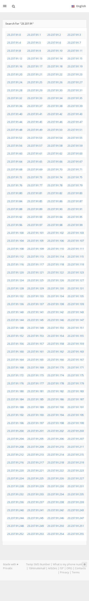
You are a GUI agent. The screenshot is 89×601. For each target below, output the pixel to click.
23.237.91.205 (35, 439)
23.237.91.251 (75, 526)
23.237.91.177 (35, 383)
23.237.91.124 (15, 280)
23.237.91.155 (75, 336)
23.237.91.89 (34, 209)
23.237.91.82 (54, 193)
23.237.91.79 (74, 185)
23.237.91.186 (55, 399)
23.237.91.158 (55, 344)
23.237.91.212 (15, 454)
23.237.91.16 (14, 66)
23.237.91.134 (55, 296)
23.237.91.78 (54, 185)
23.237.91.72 (14, 177)
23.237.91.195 (75, 415)
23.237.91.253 (35, 534)
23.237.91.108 (15, 249)
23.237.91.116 (15, 264)
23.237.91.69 (34, 169)
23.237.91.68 (14, 169)
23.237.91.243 (75, 510)
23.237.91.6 (54, 42)
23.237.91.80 (14, 193)
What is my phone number (69, 564)
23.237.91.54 (54, 138)
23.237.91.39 (74, 106)
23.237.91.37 (34, 106)
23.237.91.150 (55, 328)
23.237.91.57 (34, 145)
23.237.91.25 (34, 82)
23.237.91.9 (34, 50)
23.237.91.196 (15, 423)
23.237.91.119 (75, 264)
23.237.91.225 (35, 478)
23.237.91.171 (75, 367)
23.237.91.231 (75, 486)
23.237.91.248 (15, 526)
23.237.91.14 (54, 58)
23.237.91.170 (55, 367)
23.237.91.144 (15, 320)
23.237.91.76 (14, 185)
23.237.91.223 (75, 470)
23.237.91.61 (34, 153)
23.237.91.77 (34, 185)
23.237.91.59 (74, 145)
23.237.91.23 (74, 74)
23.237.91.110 (55, 249)
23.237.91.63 (74, 153)
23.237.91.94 (54, 217)
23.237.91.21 (34, 74)
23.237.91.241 (35, 510)
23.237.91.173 (35, 375)
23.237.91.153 (35, 336)
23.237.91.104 (15, 240)
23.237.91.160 (15, 351)
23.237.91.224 (15, 478)
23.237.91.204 (15, 439)
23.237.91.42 (54, 114)
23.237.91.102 (55, 233)
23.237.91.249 (35, 526)
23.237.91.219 (75, 462)
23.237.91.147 (75, 320)
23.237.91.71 (74, 169)
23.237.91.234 (55, 494)
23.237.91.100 (15, 233)
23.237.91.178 (55, 383)
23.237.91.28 (14, 90)
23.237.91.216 (15, 462)
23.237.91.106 (55, 240)
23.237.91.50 (54, 130)
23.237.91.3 (74, 35)
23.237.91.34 (54, 98)
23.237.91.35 (74, 98)
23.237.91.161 (35, 351)
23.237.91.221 (35, 470)
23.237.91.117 (35, 264)
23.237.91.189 (35, 407)
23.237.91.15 (74, 58)
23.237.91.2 (54, 35)
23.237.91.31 (74, 90)
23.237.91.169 (35, 367)
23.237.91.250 (55, 526)
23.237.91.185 (35, 399)
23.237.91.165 (35, 359)
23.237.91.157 (35, 344)
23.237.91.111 (75, 249)
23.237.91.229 (35, 486)
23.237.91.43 (74, 114)
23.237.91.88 (14, 209)
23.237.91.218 (55, 462)
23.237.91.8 (14, 50)
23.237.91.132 (15, 296)
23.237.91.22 (54, 74)
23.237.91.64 (14, 161)
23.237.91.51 (74, 130)
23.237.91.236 (15, 502)
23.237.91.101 (35, 233)
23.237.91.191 (75, 407)
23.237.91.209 (35, 447)
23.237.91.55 (74, 138)
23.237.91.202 (55, 431)
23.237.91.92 (14, 217)
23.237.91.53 (34, 138)
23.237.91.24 (14, 82)
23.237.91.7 (74, 42)
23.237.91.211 (75, 447)
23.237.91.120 (15, 272)
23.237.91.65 (34, 161)
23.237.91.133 (35, 296)
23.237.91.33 (34, 98)
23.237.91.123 (75, 272)
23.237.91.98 (54, 225)
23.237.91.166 (55, 359)
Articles (52, 568)
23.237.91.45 (34, 122)
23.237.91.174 (55, 375)
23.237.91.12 (14, 58)
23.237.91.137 (35, 304)
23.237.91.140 (15, 312)
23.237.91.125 (35, 280)
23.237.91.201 (35, 431)
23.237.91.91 (74, 209)
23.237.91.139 (75, 304)
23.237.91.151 (75, 328)
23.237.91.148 (15, 328)
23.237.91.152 (15, 336)
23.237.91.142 (55, 312)
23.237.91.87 (74, 201)
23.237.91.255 (75, 534)
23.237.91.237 (35, 502)
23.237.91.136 (15, 304)
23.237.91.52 (14, 138)
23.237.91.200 (15, 431)
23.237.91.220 (15, 470)
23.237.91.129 (35, 288)
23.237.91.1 (34, 35)
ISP (62, 568)
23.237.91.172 (15, 375)
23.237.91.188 (15, 407)
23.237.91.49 (34, 130)
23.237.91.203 (75, 431)
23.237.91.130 (55, 288)
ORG (69, 568)
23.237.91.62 (54, 153)
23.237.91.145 (35, 320)
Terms (76, 572)
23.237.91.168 (15, 367)
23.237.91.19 (74, 66)
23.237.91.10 (54, 50)
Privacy (64, 572)
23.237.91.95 (74, 217)
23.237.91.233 (35, 494)
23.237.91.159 (75, 344)
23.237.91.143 (75, 312)
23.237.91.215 (75, 454)
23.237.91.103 (75, 233)
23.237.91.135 (75, 296)
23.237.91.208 (15, 447)
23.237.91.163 (75, 351)
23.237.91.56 (14, 145)
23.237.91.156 (15, 344)
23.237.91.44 (14, 122)
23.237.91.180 (15, 391)
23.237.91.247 (75, 518)
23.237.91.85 (34, 201)
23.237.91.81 (34, 193)
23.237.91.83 (74, 193)
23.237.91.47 (74, 122)
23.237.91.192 (15, 415)
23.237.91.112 (15, 256)
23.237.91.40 (14, 114)
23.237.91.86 (54, 201)
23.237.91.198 (55, 423)
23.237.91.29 (34, 90)
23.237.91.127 (75, 280)
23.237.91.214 (55, 454)
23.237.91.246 (55, 518)
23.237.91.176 (15, 383)
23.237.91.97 (34, 225)
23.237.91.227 (75, 478)
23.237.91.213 (35, 454)
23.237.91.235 (75, 494)
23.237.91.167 (75, 359)
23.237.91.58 (54, 145)
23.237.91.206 (55, 439)
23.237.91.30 (54, 90)
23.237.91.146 (55, 320)
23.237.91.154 (55, 336)
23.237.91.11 (74, 50)
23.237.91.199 (75, 423)
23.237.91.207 (75, 439)
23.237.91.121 (35, 272)
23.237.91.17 (34, 66)
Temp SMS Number (38, 564)
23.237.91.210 (55, 447)
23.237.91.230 (55, 486)
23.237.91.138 (55, 304)
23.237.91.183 (75, 391)
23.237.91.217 (35, 462)
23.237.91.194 (55, 415)
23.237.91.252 (15, 534)
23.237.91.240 (15, 510)
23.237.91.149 (35, 328)
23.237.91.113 (35, 256)
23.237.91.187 (75, 399)
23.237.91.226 (55, 478)
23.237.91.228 (15, 486)
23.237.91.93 (34, 217)
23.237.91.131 (75, 288)
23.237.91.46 (54, 122)
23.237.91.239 (75, 502)
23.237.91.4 (14, 42)
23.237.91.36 (14, 106)
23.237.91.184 (15, 399)
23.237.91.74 (54, 177)
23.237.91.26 (54, 82)
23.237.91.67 (74, 161)
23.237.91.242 (55, 510)
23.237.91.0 (14, 35)
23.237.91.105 (35, 240)
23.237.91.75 (74, 177)
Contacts (80, 568)
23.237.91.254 (55, 534)
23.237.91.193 (35, 415)
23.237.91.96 (14, 225)
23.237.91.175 (75, 375)
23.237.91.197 (35, 423)
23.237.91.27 (74, 82)
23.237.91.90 (54, 209)
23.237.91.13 (34, 58)
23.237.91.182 (55, 391)
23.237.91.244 (15, 518)
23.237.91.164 (15, 359)
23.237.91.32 (14, 98)
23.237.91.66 (54, 161)
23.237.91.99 (74, 225)
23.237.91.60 (14, 153)
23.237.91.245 (35, 518)
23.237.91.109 (35, 249)
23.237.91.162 (55, 351)
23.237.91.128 (15, 288)
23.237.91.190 (55, 407)
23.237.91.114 (55, 256)
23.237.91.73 (34, 177)
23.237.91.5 (34, 42)
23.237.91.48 (14, 130)
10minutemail (37, 568)
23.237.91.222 (55, 470)
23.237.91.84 (14, 201)
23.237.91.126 (55, 280)
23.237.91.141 (35, 312)
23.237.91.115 (75, 256)
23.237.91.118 (55, 264)
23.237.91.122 (55, 272)
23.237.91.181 (35, 391)
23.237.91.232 (15, 494)
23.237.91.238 (55, 502)
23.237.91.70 (54, 169)
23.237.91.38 (54, 106)
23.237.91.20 (14, 74)
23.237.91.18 (54, 66)
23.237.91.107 (75, 240)
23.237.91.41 (34, 114)
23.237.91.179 (75, 383)
